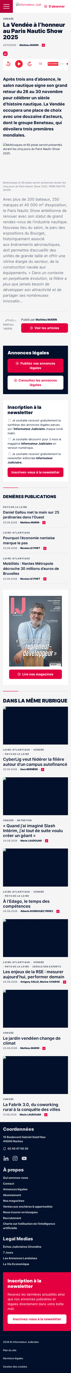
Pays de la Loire (15, 507)
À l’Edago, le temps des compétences (26, 904)
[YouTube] (24, 1158)
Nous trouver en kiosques (20, 1212)
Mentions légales (13, 1358)
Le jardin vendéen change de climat (32, 1041)
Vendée (8, 18)
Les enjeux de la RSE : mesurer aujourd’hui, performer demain (33, 974)
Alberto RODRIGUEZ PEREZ (36, 911)
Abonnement (12, 1195)
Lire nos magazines (37, 674)
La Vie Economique (16, 1264)
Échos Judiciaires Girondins (22, 1246)
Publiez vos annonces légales (37, 366)
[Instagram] (15, 1158)
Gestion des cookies (15, 1366)
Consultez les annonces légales (38, 382)
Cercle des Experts (46, 966)
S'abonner (57, 6)
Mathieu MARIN (29, 45)
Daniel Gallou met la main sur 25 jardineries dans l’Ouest (31, 515)
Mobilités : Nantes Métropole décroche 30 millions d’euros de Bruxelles (31, 568)
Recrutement (12, 1218)
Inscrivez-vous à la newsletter (35, 472)
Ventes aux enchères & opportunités (27, 1206)
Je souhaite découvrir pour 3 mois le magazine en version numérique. (34, 443)
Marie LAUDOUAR (31, 840)
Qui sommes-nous (15, 1178)
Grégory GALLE (29, 981)
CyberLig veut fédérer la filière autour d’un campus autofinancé (35, 762)
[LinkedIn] (6, 1158)
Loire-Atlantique (16, 532)
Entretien (24, 820)
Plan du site (9, 1350)
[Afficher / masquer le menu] (6, 6)
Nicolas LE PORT (30, 548)
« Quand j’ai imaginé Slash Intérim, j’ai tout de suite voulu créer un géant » (33, 830)
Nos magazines (13, 1201)
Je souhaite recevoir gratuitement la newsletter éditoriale (34, 458)
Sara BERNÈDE (29, 769)
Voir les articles (46, 328)
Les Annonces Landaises (20, 1258)
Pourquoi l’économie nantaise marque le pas (29, 540)
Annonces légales (15, 1189)
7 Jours (8, 1252)
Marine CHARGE (50, 981)
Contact (8, 1183)
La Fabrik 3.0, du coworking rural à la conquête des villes (31, 1107)
